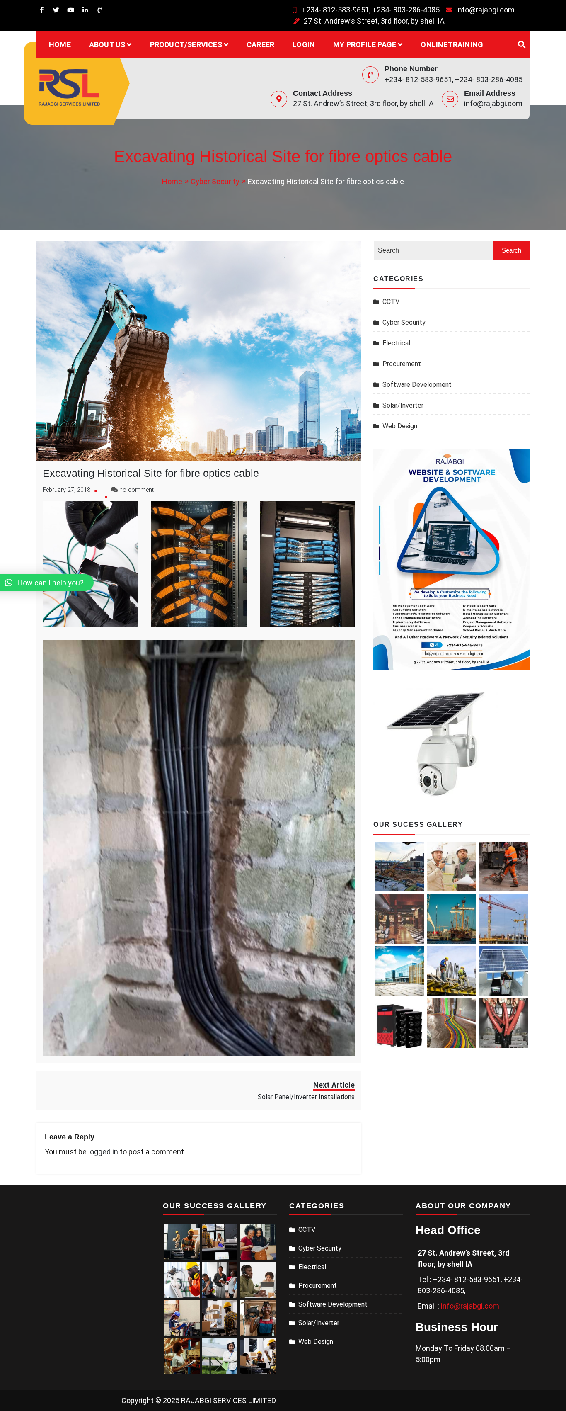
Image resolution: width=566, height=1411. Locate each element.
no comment (136, 489)
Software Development (417, 385)
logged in (103, 1151)
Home (60, 44)
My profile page (364, 44)
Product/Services (186, 44)
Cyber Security (404, 322)
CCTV (390, 302)
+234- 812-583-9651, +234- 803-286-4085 (371, 9)
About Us (107, 44)
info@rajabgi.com (485, 9)
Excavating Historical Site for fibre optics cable (151, 473)
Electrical (396, 343)
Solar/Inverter (402, 405)
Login (304, 44)
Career (260, 44)
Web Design (399, 426)
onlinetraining (452, 44)
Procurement (401, 364)
